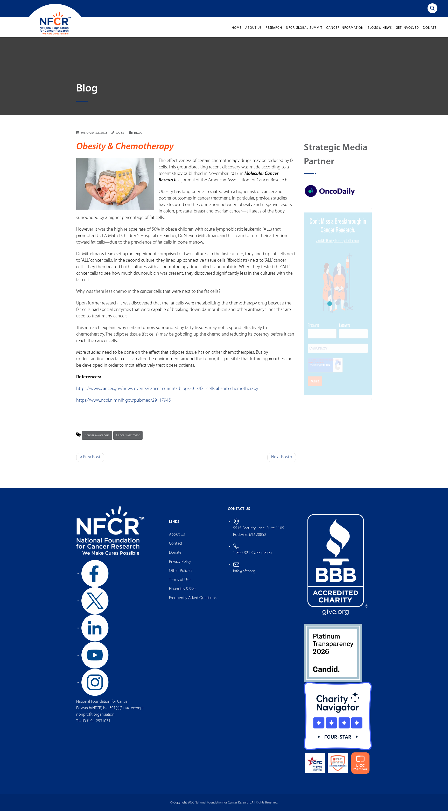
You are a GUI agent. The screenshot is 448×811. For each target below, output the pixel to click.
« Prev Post (90, 457)
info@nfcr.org (244, 571)
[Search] (432, 8)
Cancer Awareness (97, 435)
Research (273, 28)
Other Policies (180, 571)
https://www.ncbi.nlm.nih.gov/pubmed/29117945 (123, 400)
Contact (175, 544)
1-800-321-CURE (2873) (252, 553)
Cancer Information (345, 28)
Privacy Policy (180, 562)
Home (236, 28)
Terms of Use (180, 580)
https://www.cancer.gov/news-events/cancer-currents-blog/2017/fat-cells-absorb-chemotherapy (167, 389)
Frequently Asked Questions (192, 598)
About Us (253, 28)
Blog (138, 132)
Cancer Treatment (128, 435)
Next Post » (281, 457)
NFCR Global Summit (304, 28)
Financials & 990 (182, 589)
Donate (429, 28)
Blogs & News (380, 28)
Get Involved (407, 28)
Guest (121, 132)
